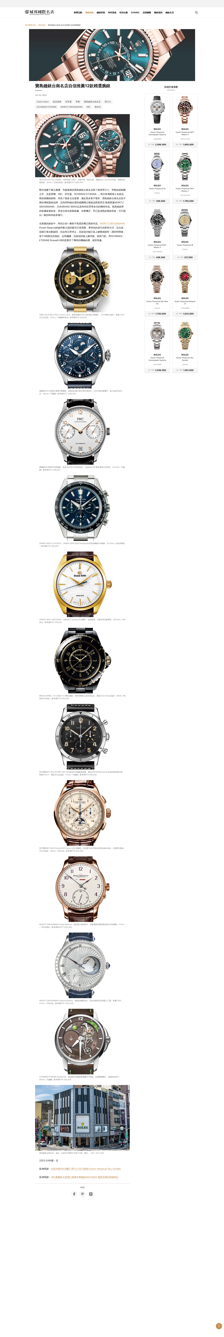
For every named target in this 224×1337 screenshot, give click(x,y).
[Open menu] (219, 1326)
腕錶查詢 (158, 12)
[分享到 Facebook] (74, 1194)
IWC (88, 107)
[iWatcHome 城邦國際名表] (39, 12)
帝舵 (78, 101)
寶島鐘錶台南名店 (92, 101)
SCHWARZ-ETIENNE (47, 107)
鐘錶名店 (170, 12)
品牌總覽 (147, 12)
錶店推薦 (57, 101)
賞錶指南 (89, 12)
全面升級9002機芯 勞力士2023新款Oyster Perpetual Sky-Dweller (86, 1168)
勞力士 (108, 101)
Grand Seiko (43, 101)
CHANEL (135, 12)
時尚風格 (112, 12)
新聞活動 (78, 12)
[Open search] (196, 12)
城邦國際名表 (30, 25)
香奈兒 (98, 107)
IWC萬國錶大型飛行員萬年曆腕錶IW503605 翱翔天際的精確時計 (85, 1177)
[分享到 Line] (91, 1194)
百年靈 (68, 101)
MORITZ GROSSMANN (71, 107)
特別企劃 (124, 12)
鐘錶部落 (101, 12)
